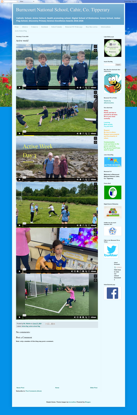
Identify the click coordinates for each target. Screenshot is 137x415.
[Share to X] (50, 324)
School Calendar (56, 27)
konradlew (72, 402)
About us (25, 27)
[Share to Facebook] (52, 324)
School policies (106, 27)
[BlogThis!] (48, 324)
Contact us (34, 27)
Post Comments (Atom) (34, 391)
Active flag (25, 326)
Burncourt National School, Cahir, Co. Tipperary (63, 9)
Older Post (93, 387)
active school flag (34, 326)
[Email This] (46, 324)
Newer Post (20, 387)
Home (17, 27)
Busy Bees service (91, 27)
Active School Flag (21, 31)
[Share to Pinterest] (54, 324)
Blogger (87, 402)
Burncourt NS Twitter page (73, 27)
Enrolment (44, 27)
